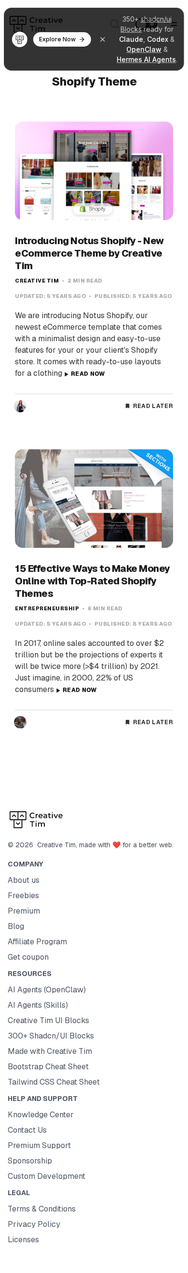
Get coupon (28, 957)
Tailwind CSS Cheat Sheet (54, 1082)
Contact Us (27, 1130)
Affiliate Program (37, 942)
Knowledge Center (41, 1115)
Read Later (153, 406)
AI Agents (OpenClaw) (47, 990)
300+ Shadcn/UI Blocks (51, 1036)
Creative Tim (37, 280)
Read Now (88, 374)
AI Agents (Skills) (38, 1005)
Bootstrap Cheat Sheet (48, 1067)
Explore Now (57, 39)
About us (24, 880)
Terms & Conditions (42, 1209)
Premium (24, 911)
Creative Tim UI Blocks (48, 1020)
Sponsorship (30, 1161)
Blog (16, 926)
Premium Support (39, 1145)
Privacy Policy (34, 1224)
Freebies (23, 895)
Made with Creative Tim (50, 1051)
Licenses (23, 1240)
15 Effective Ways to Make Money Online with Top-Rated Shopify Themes (92, 581)
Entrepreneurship (47, 608)
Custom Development (46, 1176)
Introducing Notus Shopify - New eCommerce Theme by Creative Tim (89, 253)
